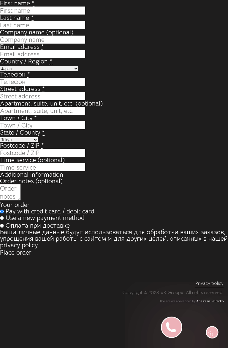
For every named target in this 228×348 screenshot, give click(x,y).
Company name (36, 32)
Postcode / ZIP (22, 145)
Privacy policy (209, 283)
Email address (22, 47)
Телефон (15, 74)
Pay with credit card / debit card (50, 211)
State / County (22, 132)
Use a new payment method (45, 218)
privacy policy (18, 245)
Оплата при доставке (38, 225)
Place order (15, 252)
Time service (32, 160)
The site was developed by (191, 301)
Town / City (18, 118)
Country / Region (26, 61)
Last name (17, 18)
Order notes (31, 181)
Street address (22, 89)
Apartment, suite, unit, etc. (51, 103)
